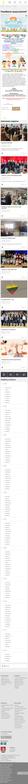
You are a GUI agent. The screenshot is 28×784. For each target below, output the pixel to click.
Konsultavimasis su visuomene (19, 711)
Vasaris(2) (7, 542)
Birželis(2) (7, 480)
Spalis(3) (7, 474)
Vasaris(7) (7, 400)
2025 (5, 406)
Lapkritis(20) (8, 441)
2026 (5, 383)
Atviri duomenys (18, 727)
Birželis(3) (7, 392)
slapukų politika (3, 781)
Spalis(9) (7, 556)
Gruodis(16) (8, 605)
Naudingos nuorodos (19, 719)
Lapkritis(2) (8, 472)
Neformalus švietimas (19, 682)
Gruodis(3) (7, 582)
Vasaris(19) (8, 573)
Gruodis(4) (7, 523)
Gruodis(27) (8, 410)
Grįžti (5, 118)
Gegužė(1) (7, 589)
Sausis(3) (7, 488)
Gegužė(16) (7, 566)
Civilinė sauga (18, 724)
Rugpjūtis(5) (8, 418)
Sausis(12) (7, 575)
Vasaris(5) (7, 595)
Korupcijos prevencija (19, 722)
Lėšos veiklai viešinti (5, 709)
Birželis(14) (8, 451)
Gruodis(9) (7, 552)
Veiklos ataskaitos (5, 718)
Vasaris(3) (7, 486)
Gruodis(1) (7, 496)
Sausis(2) (7, 515)
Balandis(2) (8, 509)
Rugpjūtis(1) (8, 642)
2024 (5, 435)
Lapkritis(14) (8, 636)
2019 (5, 578)
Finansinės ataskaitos (6, 716)
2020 (5, 547)
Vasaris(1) (7, 660)
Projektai (3, 711)
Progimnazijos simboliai (6, 682)
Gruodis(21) (8, 634)
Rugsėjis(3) (7, 500)
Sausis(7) (7, 431)
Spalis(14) (7, 443)
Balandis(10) (8, 591)
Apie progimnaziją (5, 679)
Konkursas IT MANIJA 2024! (8, 238)
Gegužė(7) (7, 453)
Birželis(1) (7, 505)
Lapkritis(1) (8, 525)
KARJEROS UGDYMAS (6, 143)
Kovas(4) (7, 484)
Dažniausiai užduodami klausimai (19, 714)
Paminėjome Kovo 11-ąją (7, 299)
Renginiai (15, 6)
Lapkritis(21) (8, 607)
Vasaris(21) (8, 624)
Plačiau (23, 153)
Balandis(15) (8, 568)
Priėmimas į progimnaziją (20, 721)
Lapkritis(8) (8, 585)
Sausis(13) (7, 462)
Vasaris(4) (7, 429)
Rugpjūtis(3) (8, 447)
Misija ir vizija (4, 677)
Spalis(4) (7, 587)
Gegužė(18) (7, 617)
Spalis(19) (7, 414)
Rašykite (4, 737)
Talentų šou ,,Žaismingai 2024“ (9, 269)
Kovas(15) (7, 398)
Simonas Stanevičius (5, 681)
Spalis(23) (7, 609)
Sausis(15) (7, 626)
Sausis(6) (7, 544)
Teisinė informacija (19, 726)
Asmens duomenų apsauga (20, 708)
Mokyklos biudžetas (5, 714)
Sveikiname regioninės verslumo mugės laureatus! (11, 207)
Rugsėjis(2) (7, 476)
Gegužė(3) (7, 507)
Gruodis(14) (8, 469)
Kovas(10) (7, 458)
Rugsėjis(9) (7, 416)
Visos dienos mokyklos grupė (21, 677)
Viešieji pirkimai (4, 713)
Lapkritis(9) (8, 554)
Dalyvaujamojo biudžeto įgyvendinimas (11, 359)
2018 (5, 601)
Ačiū (15, 108)
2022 (5, 492)
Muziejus (3, 684)
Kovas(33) (7, 622)
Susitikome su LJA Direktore (8, 329)
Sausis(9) (7, 402)
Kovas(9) (7, 427)
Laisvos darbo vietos (19, 706)
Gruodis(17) (8, 439)
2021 (5, 519)
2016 (5, 650)
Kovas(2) (7, 511)
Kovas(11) (7, 570)
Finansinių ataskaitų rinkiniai (7, 708)
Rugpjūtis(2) (8, 387)
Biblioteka (17, 686)
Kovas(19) (7, 658)
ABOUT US (6, 666)
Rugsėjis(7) (7, 445)
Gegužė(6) (7, 482)
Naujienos (8, 6)
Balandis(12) (8, 425)
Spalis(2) (7, 498)
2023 (5, 465)
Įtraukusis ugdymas (19, 679)
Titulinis (2, 6)
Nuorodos (17, 705)
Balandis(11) (8, 396)
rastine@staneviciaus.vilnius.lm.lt (10, 762)
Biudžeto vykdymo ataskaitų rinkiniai (7, 706)
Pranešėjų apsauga (19, 716)
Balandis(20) (8, 620)
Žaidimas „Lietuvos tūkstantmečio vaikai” (11, 175)
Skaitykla (16, 687)
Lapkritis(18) (8, 412)
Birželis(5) (7, 420)
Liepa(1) (7, 389)
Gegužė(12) (7, 394)
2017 (5, 630)
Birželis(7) (7, 615)
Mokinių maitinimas (19, 681)
